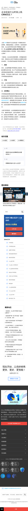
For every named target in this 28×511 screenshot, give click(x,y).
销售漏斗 (11, 283)
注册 (16, 509)
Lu (21, 17)
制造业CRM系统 (12, 272)
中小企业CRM (12, 291)
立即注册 (14, 229)
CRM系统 (11, 242)
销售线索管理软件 (13, 253)
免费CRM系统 (12, 250)
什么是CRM (11, 261)
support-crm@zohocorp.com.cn (12, 488)
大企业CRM (11, 294)
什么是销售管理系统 (13, 268)
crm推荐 (12, 140)
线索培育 (23, 102)
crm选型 (5, 140)
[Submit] (25, 494)
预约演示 (14, 233)
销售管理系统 (12, 257)
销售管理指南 (12, 279)
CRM (5, 42)
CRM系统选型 (12, 7)
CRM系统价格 (12, 246)
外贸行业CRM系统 (13, 276)
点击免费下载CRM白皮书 (14, 423)
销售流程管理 (5, 100)
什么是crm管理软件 (13, 265)
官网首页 (6, 7)
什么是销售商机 (12, 287)
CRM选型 (18, 7)
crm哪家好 (21, 140)
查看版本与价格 (14, 378)
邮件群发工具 (12, 298)
